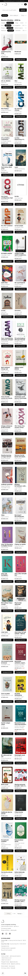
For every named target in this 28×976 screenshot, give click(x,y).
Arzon (21, 23)
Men (16, 81)
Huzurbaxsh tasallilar (5, 840)
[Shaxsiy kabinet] (22, 4)
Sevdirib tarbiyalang (18, 694)
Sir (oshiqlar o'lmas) (18, 109)
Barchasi (4, 15)
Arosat (3, 310)
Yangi (16, 23)
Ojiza (2, 515)
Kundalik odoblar (6, 253)
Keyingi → (20, 913)
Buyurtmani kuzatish (6, 950)
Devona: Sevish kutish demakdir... (20, 456)
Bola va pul (4, 784)
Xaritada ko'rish (5, 946)
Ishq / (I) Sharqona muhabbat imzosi (7, 545)
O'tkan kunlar (19, 812)
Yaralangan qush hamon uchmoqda (20, 397)
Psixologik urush (20, 755)
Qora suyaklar (5, 693)
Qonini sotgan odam (5, 723)
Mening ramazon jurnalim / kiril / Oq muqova (20, 785)
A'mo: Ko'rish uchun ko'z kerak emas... (6, 397)
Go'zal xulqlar (19, 225)
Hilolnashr (17, 30)
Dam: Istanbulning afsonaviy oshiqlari (7, 339)
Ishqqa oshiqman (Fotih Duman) (6, 426)
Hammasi (8, 25)
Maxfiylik (13, 968)
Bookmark (18, 51)
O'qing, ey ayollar (20, 544)
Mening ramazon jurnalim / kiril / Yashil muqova (20, 900)
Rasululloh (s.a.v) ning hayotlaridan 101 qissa (20, 723)
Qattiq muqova (19, 28)
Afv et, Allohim (6, 81)
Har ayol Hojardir (20, 282)
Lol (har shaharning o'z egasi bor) (19, 138)
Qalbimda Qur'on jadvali (6, 812)
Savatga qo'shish (7, 59)
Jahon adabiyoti (14, 15)
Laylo (16, 167)
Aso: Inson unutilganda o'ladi (7, 197)
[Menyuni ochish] (2, 4)
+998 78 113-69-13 (6, 960)
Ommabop (10, 23)
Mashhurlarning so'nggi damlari (6, 456)
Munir (24, 30)
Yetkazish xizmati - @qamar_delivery (10, 964)
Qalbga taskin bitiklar (19, 368)
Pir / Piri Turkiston (7, 225)
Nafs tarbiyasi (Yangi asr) (5, 368)
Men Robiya (5, 108)
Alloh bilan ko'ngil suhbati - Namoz (20, 632)
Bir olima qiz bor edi (6, 755)
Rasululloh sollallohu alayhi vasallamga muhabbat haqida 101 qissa (20, 662)
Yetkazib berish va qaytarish (8, 948)
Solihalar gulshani (6, 484)
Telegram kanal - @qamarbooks (9, 962)
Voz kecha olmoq (6, 872)
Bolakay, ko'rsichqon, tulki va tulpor (20, 485)
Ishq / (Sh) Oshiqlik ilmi (21, 574)
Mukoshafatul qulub (19, 840)
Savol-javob (12, 966)
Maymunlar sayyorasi (18, 603)
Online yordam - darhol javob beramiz (11, 956)
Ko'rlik (17, 196)
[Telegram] (2, 933)
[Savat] (25, 4)
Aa (25, 973)
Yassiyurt (4, 900)
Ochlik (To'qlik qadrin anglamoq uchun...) (20, 254)
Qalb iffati (4, 282)
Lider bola (4, 632)
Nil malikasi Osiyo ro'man (6, 603)
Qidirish (23, 10)
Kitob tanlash (4, 966)
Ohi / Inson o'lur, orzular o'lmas (20, 426)
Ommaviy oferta (5, 968)
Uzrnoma (17, 310)
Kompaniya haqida (6, 928)
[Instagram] (6, 933)
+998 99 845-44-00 (6, 958)
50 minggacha (16, 25)
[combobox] (10, 10)
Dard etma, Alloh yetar (6, 167)
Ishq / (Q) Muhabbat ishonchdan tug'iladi (5, 574)
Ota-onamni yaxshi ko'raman (7, 662)
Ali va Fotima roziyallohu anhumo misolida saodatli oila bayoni (6, 138)
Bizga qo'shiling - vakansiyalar (9, 930)
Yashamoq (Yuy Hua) (6, 52)
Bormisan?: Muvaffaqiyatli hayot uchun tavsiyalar (19, 515)
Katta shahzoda (20, 872)
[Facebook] (9, 933)
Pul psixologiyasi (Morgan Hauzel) (20, 339)
